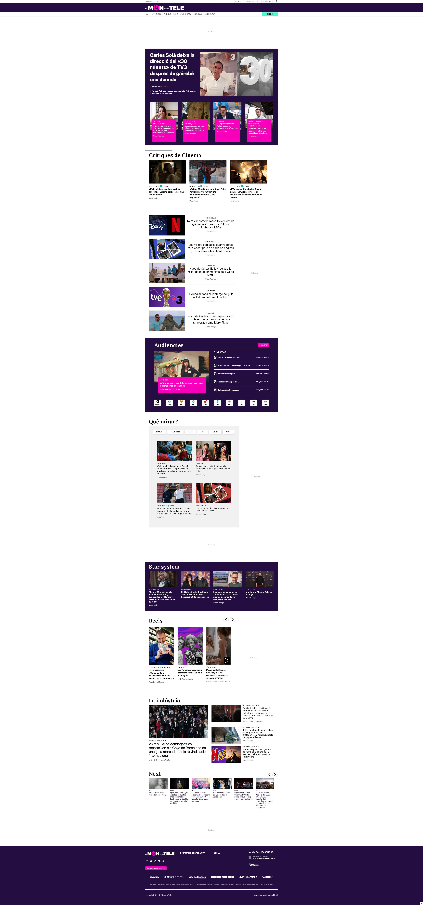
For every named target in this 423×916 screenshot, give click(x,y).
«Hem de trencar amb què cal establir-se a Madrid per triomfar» (258, 131)
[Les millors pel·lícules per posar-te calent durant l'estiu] (213, 493)
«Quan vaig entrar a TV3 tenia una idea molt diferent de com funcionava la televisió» (163, 129)
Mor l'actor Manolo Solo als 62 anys (259, 593)
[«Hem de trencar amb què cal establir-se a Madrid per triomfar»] (259, 116)
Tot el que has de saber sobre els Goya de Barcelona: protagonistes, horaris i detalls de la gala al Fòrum (258, 734)
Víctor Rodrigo (163, 86)
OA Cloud (274, 895)
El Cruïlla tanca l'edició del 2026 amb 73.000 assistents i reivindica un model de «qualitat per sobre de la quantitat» (264, 800)
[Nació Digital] (167, 8)
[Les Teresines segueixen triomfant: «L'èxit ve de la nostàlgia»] (190, 646)
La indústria (210, 14)
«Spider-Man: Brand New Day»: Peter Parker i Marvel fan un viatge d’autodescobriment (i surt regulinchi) (207, 193)
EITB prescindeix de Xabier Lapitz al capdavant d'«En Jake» (227, 126)
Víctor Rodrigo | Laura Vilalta (159, 760)
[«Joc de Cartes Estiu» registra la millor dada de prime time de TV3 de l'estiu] (167, 273)
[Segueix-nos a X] (151, 861)
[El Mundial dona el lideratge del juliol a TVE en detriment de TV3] (167, 297)
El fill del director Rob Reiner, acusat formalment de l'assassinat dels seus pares (195, 594)
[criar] (267, 877)
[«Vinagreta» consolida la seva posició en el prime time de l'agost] (181, 366)
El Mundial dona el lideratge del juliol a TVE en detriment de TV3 (210, 295)
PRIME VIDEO (175, 432)
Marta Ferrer (193, 201)
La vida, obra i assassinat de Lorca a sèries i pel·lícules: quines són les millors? (195, 127)
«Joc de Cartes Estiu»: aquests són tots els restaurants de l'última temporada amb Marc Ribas (210, 319)
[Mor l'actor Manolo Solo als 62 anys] (260, 579)
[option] (167, 181)
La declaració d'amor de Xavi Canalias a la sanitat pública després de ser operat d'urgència (225, 596)
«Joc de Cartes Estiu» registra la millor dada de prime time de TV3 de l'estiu (210, 272)
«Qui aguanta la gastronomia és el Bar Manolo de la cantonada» (161, 676)
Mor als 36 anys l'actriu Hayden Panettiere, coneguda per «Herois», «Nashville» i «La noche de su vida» (162, 597)
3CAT (190, 432)
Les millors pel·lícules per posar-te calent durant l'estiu (212, 509)
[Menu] (147, 14)
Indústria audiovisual (257, 121)
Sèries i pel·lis (190, 121)
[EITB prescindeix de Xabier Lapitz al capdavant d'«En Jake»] (227, 116)
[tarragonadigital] (222, 877)
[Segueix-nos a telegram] (159, 861)
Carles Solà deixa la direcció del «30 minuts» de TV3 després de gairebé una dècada (172, 67)
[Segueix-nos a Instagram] (155, 861)
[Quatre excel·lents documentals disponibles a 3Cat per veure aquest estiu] (213, 451)
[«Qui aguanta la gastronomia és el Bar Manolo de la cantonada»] (161, 646)
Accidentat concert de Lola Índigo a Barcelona (221, 795)
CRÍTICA (165, 186)
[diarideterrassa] (197, 877)
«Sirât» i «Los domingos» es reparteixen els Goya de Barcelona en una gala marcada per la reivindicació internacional (177, 750)
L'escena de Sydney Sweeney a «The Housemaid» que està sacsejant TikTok (217, 674)
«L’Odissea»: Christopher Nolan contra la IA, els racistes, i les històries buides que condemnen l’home (246, 193)
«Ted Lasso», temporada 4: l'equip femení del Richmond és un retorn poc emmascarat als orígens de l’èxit (174, 511)
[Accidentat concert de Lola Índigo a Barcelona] (222, 783)
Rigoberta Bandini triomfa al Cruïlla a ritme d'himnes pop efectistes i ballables (243, 796)
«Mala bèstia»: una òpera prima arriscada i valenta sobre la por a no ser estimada (166, 192)
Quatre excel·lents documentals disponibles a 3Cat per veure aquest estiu (213, 468)
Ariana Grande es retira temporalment (157, 794)
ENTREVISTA (254, 123)
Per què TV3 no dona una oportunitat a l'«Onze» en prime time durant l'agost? (173, 92)
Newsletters (251, 1)
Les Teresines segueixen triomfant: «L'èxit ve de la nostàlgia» (190, 673)
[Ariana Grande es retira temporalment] (158, 783)
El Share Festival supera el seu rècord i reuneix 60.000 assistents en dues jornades (201, 797)
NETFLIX (159, 432)
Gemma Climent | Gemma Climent (218, 682)
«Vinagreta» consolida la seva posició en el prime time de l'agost (182, 384)
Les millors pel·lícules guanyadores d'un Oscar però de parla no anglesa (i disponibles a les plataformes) (210, 248)
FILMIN (228, 432)
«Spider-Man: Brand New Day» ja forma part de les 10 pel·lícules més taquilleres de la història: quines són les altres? (174, 470)
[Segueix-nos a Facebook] (147, 861)
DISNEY (215, 432)
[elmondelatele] (248, 877)
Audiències (156, 14)
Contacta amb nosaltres (156, 868)
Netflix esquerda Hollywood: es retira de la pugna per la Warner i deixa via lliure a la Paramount (257, 753)
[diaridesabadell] (174, 877)
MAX (202, 432)
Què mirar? (197, 14)
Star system (185, 14)
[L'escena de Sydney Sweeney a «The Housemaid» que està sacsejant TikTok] (218, 646)
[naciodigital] (154, 877)
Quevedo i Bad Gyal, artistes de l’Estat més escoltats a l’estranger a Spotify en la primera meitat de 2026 (179, 798)
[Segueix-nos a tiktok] (163, 861)
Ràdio (175, 14)
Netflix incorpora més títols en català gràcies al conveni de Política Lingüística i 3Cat (210, 224)
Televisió (167, 14)
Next (151, 790)
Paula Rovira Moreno (156, 682)
